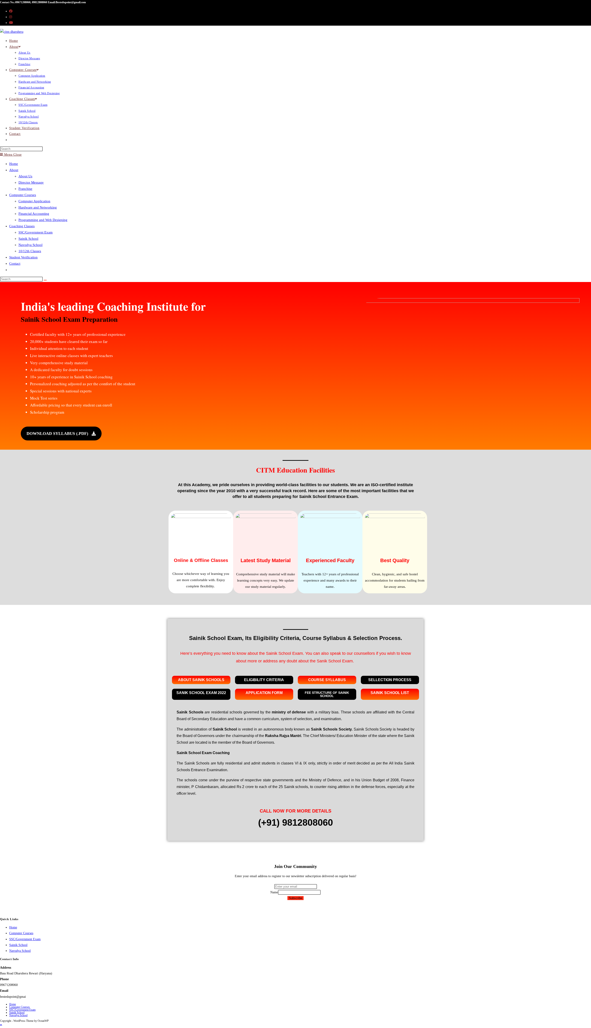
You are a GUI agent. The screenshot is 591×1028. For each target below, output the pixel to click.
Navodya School (30, 245)
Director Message (31, 182)
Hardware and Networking (37, 207)
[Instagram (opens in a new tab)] (10, 17)
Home (13, 164)
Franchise (25, 189)
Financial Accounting (33, 213)
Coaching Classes (22, 226)
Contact (14, 263)
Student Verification (23, 257)
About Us (25, 176)
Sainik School (28, 238)
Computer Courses (22, 195)
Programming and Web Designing (42, 220)
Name (274, 892)
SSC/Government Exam (35, 232)
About (13, 170)
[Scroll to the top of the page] (1, 1025)
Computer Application (34, 201)
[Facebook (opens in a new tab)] (10, 11)
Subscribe (295, 898)
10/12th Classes (29, 251)
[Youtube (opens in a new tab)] (11, 22)
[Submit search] (45, 280)
